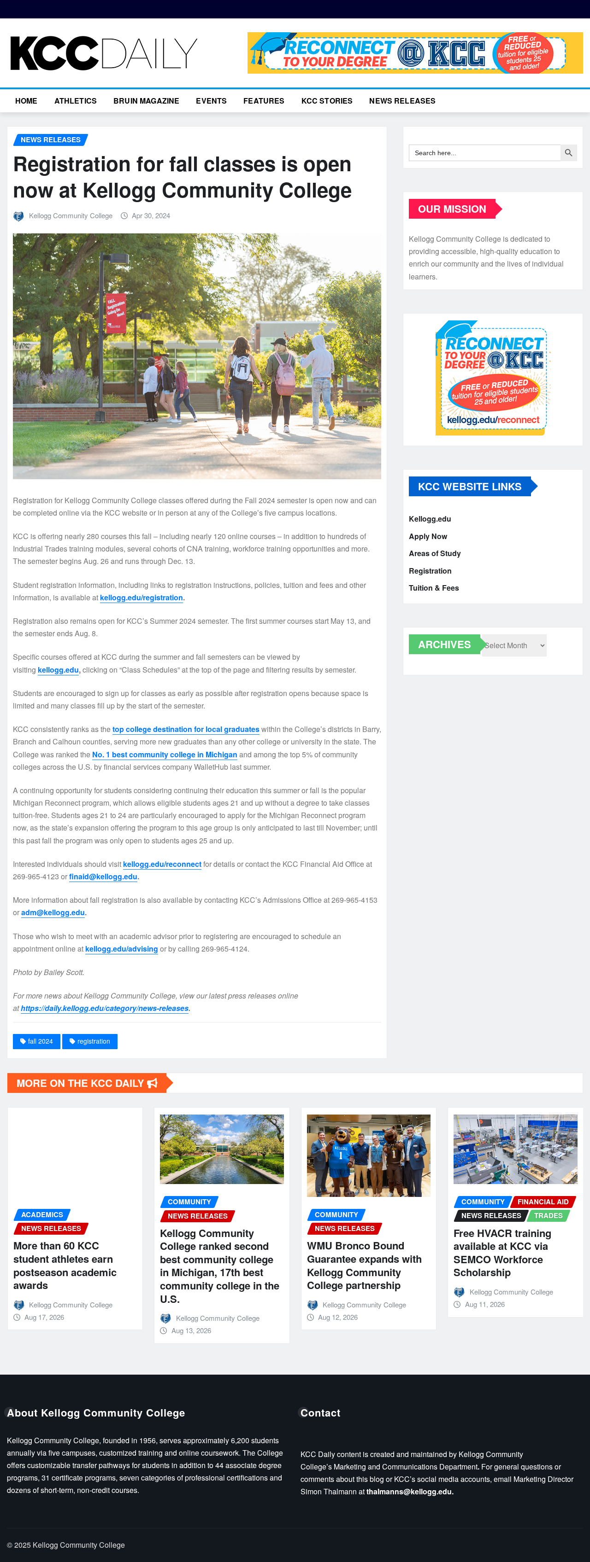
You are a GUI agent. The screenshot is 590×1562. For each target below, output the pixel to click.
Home (26, 100)
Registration (430, 570)
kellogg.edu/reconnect (162, 864)
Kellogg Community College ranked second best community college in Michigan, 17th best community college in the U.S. (219, 1265)
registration (93, 1040)
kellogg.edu (58, 669)
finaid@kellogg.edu (103, 876)
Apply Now (428, 536)
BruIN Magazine (146, 100)
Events (211, 100)
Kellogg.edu (430, 518)
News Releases (402, 100)
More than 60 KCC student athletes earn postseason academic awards (65, 1265)
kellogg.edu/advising (121, 948)
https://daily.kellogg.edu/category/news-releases (105, 1008)
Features (263, 100)
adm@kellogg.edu (53, 912)
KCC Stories (327, 100)
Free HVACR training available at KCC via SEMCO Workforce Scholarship (502, 1252)
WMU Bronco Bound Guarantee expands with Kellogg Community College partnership (364, 1265)
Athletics (75, 100)
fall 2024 (40, 1040)
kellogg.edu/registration (141, 597)
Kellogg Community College (70, 215)
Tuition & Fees (434, 587)
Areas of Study (435, 553)
